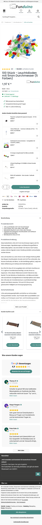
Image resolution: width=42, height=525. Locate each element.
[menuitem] (38, 11)
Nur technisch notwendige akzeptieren (22, 517)
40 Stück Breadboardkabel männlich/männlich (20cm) (12, 334)
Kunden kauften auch (7, 311)
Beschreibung (5, 218)
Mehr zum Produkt (21, 307)
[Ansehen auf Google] (6, 382)
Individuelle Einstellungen (21, 522)
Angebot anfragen (25, 191)
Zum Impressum (21, 502)
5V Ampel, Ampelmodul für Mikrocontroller (22, 153)
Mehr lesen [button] (13, 396)
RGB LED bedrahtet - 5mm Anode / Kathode (22, 175)
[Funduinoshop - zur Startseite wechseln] (21, 6)
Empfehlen (22, 200)
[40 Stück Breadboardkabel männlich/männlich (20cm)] (13, 324)
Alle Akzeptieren (21, 512)
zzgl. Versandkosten (13, 91)
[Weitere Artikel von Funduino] (33, 82)
